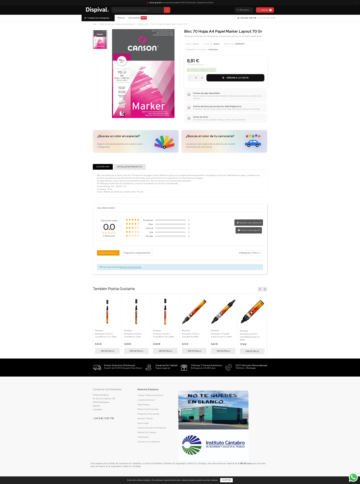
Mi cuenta (244, 10)
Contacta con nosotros (107, 389)
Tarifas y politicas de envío (150, 395)
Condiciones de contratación (152, 427)
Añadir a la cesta (235, 77)
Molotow (99, 330)
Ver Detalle (107, 351)
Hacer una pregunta (250, 230)
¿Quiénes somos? (146, 400)
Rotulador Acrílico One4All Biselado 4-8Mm (250, 337)
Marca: (189, 44)
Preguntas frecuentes (148, 414)
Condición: (208, 44)
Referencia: (229, 44)
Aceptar (226, 480)
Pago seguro (144, 404)
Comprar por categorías (98, 18)
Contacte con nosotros (149, 441)
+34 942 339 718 (248, 18)
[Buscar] (167, 10)
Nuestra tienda (145, 418)
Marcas (121, 17)
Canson (196, 44)
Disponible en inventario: (197, 49)
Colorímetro (143, 437)
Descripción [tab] (102, 167)
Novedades (137, 17)
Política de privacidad (148, 409)
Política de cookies (147, 432)
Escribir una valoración (250, 222)
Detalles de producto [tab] (129, 167)
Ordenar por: (245, 252)
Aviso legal (143, 423)
